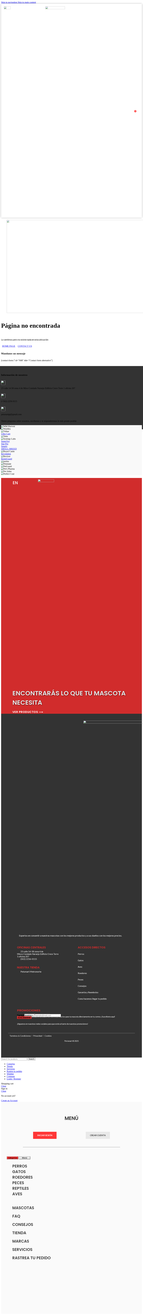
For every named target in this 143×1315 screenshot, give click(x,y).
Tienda (19, 1233)
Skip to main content (27, 2)
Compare (11, 1076)
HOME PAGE (8, 346)
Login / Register (14, 1079)
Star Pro (4, 444)
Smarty (4, 446)
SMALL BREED (9, 449)
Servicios (22, 1249)
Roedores (22, 1177)
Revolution (6, 454)
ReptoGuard (6, 459)
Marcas (20, 1241)
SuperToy (5, 441)
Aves (17, 1194)
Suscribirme (24, 1017)
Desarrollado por (73, 1052)
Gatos (19, 1171)
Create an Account (9, 1100)
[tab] (12, 1157)
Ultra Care (5, 434)
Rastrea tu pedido (31, 1258)
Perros (19, 1166)
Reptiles (20, 1188)
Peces (18, 1183)
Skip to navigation (9, 2)
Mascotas (23, 1208)
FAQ (16, 1216)
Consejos (22, 1224)
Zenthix (82, 1052)
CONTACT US (25, 346)
